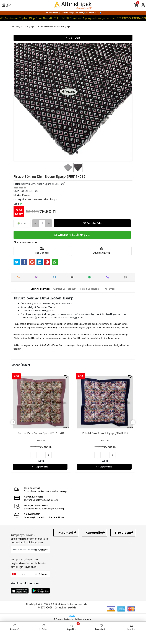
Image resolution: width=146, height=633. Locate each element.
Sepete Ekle (94, 223)
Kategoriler (94, 533)
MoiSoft (73, 616)
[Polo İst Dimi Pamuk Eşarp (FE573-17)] (105, 402)
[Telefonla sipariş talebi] (108, 277)
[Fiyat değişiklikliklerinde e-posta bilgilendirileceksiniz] (90, 277)
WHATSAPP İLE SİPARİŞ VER (74, 235)
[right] (133, 422)
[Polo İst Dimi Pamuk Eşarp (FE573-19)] (41, 402)
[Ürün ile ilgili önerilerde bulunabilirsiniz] (126, 277)
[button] (22, 102)
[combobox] (15, 574)
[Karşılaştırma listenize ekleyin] (73, 277)
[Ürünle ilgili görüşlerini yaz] (55, 277)
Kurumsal (65, 533)
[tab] (40, 288)
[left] (13, 422)
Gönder (43, 549)
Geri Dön (74, 37)
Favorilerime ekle (26, 242)
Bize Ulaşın (123, 533)
